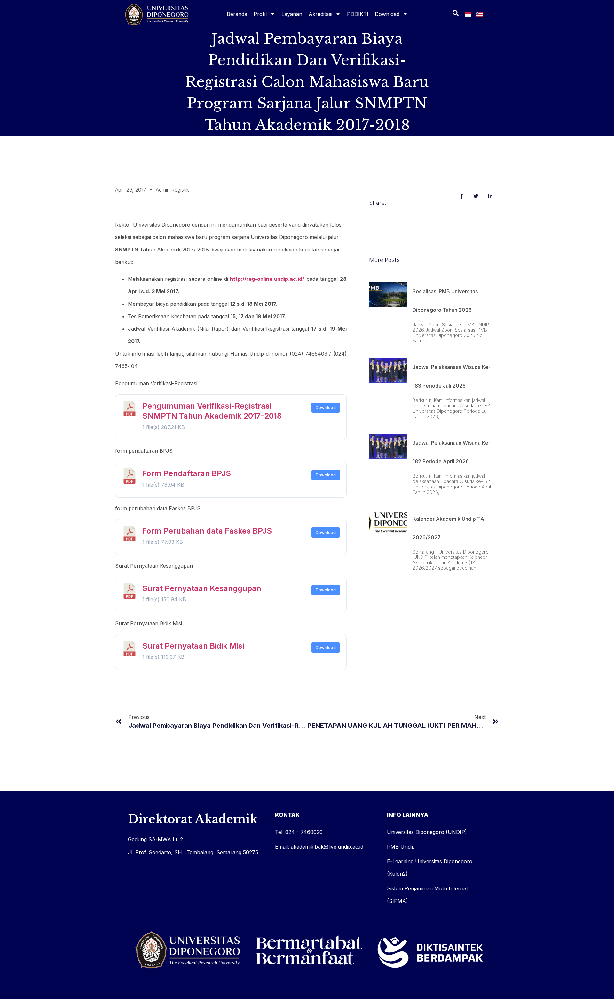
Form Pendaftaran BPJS (186, 473)
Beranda (237, 14)
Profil (260, 14)
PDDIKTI (357, 14)
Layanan (291, 14)
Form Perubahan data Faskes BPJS (207, 530)
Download (387, 14)
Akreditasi (320, 14)
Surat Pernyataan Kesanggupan (201, 588)
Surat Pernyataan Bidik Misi (193, 645)
